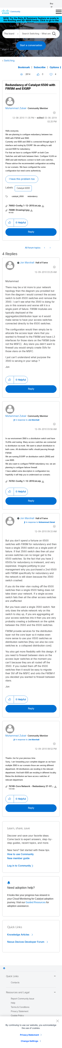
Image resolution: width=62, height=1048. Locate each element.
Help (13, 1003)
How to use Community (20, 854)
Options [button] (54, 67)
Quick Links (12, 976)
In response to (27, 420)
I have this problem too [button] (22, 179)
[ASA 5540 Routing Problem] (44, 248)
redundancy (32, 196)
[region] (31, 1032)
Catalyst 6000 (23, 188)
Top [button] (4, 968)
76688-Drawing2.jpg (19, 210)
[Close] (57, 1020)
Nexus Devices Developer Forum (26, 942)
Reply (31, 232)
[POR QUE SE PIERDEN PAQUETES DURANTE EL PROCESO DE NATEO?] (50, 248)
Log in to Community (19, 865)
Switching (9, 61)
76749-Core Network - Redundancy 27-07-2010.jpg (35, 786)
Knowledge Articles (18, 934)
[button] (9, 222)
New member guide (18, 858)
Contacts (15, 983)
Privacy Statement (29, 1035)
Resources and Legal (17, 992)
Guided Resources (36, 902)
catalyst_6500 (18, 196)
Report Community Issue (22, 999)
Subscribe (40, 67)
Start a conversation (31, 45)
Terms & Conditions (20, 1007)
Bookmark (24, 67)
